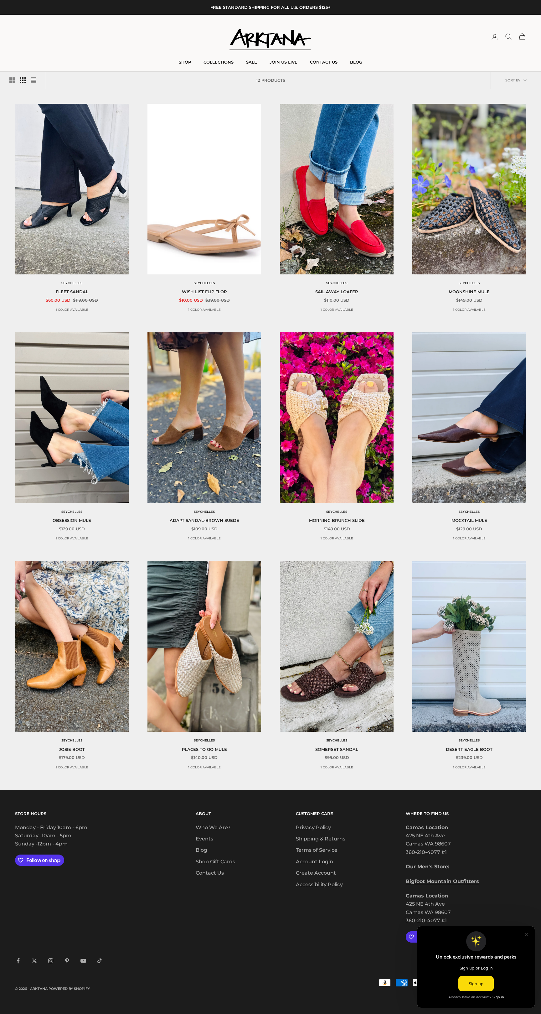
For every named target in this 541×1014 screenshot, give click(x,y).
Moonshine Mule (469, 291)
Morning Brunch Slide (337, 520)
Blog (201, 850)
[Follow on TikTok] (99, 961)
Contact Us (210, 873)
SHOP (185, 62)
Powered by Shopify (69, 988)
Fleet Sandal (72, 291)
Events (204, 839)
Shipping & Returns (320, 839)
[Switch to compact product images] (33, 80)
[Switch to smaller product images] (23, 80)
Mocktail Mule (469, 520)
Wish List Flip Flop (204, 291)
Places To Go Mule (204, 749)
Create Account (316, 873)
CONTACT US (323, 62)
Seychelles (71, 283)
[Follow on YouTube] (83, 961)
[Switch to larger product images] (12, 80)
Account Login (314, 862)
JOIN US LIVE (283, 62)
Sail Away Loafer (336, 291)
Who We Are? (213, 827)
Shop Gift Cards (215, 862)
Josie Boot (72, 749)
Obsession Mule (72, 520)
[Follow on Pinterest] (67, 961)
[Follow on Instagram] (51, 961)
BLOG (356, 62)
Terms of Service (316, 850)
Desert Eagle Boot (469, 749)
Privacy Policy (313, 827)
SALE (251, 62)
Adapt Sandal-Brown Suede (204, 520)
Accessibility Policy (319, 884)
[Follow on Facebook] (18, 961)
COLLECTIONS (219, 62)
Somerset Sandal (336, 749)
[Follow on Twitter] (34, 961)
